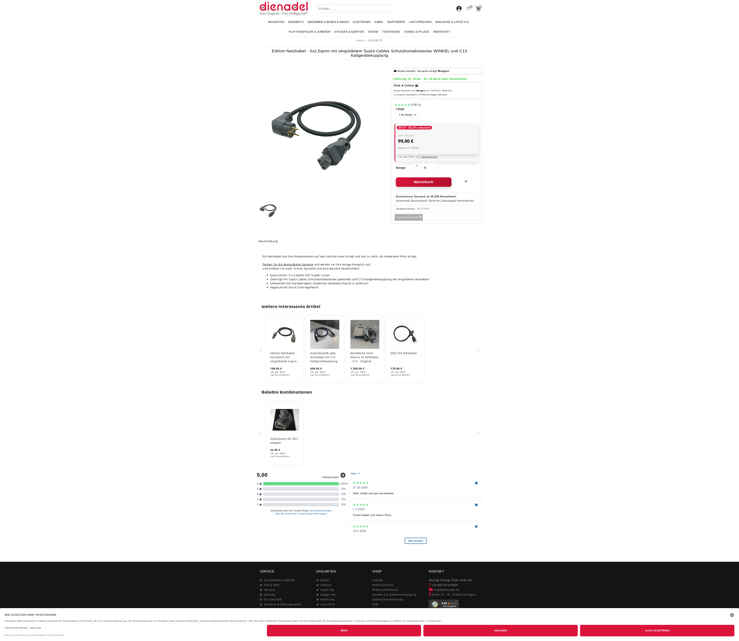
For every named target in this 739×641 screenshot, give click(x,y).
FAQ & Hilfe (272, 585)
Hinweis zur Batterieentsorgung (394, 594)
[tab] (268, 241)
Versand (269, 590)
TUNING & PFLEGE (417, 31)
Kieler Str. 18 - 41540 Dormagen (453, 594)
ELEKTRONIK (362, 21)
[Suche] (397, 8)
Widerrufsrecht (382, 585)
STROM (373, 31)
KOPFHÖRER (396, 21)
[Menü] (456, 602)
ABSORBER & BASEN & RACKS (328, 21)
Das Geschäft (273, 599)
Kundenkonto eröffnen (279, 580)
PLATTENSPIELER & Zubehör (309, 31)
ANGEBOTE (296, 21)
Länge (400, 109)
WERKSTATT (441, 31)
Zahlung (269, 594)
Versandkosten (429, 156)
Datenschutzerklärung (387, 599)
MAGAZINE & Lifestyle (452, 21)
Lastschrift (327, 604)
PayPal (324, 580)
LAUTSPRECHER (420, 21)
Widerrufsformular (385, 590)
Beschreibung (268, 241)
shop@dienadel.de (446, 590)
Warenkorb (423, 182)
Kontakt (377, 580)
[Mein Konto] (459, 8)
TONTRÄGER (391, 31)
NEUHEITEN (276, 21)
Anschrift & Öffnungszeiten (283, 604)
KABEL (379, 21)
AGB (375, 604)
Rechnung (327, 599)
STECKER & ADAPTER (349, 31)
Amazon (325, 585)
